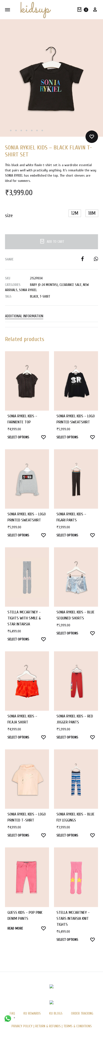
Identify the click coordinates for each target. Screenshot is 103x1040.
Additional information (24, 316)
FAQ (12, 1013)
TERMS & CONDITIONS (78, 1026)
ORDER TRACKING (82, 1013)
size (9, 215)
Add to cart (55, 241)
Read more (15, 928)
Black (34, 296)
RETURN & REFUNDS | (48, 1026)
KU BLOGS (55, 1013)
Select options (18, 437)
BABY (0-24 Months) (44, 285)
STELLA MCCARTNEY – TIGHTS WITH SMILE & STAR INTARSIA (24, 618)
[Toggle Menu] (7, 9)
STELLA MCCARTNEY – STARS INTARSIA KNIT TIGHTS (73, 918)
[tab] (51, 316)
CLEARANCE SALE (71, 285)
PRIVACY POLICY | (23, 1026)
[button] (75, 213)
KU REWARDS (32, 1013)
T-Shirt (45, 296)
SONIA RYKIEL (28, 290)
